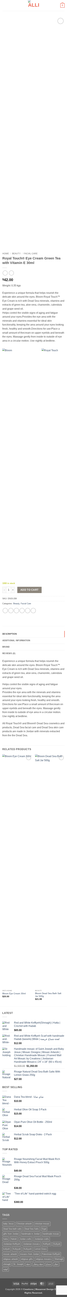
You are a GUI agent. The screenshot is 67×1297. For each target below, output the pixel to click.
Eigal (44, 1229)
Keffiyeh (46, 1244)
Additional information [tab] (16, 640)
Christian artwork (24, 1224)
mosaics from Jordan (29, 1254)
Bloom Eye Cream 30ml (14, 993)
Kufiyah (56, 1244)
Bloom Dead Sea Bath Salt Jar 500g (48, 994)
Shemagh (59, 1259)
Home (5, 253)
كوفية (5, 1269)
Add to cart (29, 590)
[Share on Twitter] (16, 610)
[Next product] (5, 272)
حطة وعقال (38, 1264)
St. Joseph (18, 1264)
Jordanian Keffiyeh (11, 1244)
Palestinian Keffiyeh (51, 1254)
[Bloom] (21, 465)
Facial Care (31, 253)
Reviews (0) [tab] (8, 653)
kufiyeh (6, 1249)
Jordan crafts (25, 1239)
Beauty (16, 253)
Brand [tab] (6, 647)
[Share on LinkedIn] (33, 610)
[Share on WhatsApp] (5, 610)
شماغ (48, 1264)
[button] (4, 5)
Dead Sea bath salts (12, 1229)
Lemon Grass (41, 1249)
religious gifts (27, 1259)
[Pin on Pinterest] (27, 610)
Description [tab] (9, 634)
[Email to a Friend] (22, 610)
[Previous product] (11, 272)
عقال (56, 1264)
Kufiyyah (17, 1249)
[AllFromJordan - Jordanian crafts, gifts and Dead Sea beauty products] (33, 5)
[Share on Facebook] (10, 610)
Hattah (14, 1239)
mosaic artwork (10, 1254)
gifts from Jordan (11, 1234)
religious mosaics (44, 1259)
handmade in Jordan (31, 1234)
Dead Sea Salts (32, 1229)
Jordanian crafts (41, 1239)
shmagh (6, 1264)
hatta (5, 1239)
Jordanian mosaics (31, 1244)
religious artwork (10, 1259)
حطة (28, 1264)
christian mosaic (42, 1224)
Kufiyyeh (28, 1249)
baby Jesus (8, 1224)
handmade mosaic (51, 1234)
